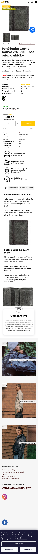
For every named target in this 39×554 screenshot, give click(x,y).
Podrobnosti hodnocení (27, 44)
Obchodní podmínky (8, 470)
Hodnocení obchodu (8, 476)
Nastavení (19, 544)
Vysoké (21, 133)
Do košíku (29, 123)
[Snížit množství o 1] (9, 123)
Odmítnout (9, 549)
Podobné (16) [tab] (13, 188)
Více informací (22, 539)
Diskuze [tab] (31, 188)
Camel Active (13, 110)
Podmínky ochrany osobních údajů (13, 472)
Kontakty (4, 474)
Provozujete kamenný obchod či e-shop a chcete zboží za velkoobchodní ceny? (16, 488)
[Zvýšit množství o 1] (17, 123)
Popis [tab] (5, 188)
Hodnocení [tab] (23, 188)
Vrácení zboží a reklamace (10, 478)
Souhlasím (28, 549)
